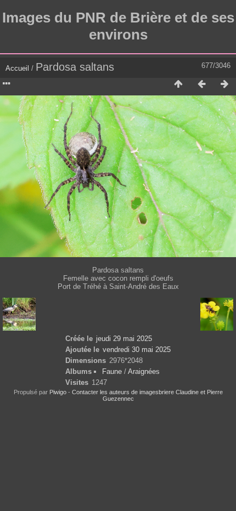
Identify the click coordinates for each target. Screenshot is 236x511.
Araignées (144, 371)
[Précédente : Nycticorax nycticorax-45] (201, 84)
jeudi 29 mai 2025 (124, 338)
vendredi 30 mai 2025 (137, 349)
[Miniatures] (178, 84)
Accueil (17, 68)
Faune (112, 371)
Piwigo (57, 392)
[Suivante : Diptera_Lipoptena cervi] (224, 84)
